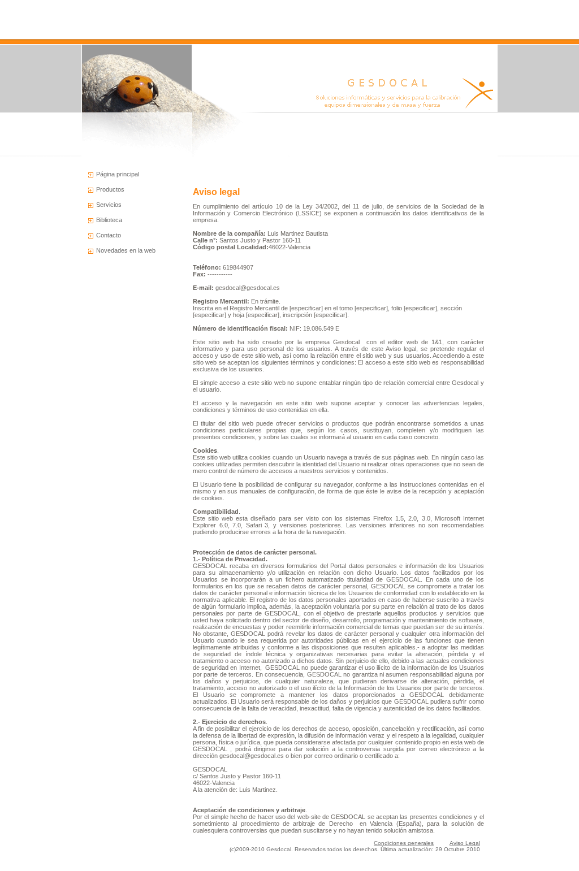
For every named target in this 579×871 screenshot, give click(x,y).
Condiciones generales (404, 843)
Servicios (109, 204)
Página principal (117, 174)
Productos (110, 189)
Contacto (108, 235)
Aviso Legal (465, 843)
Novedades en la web (125, 250)
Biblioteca (109, 219)
